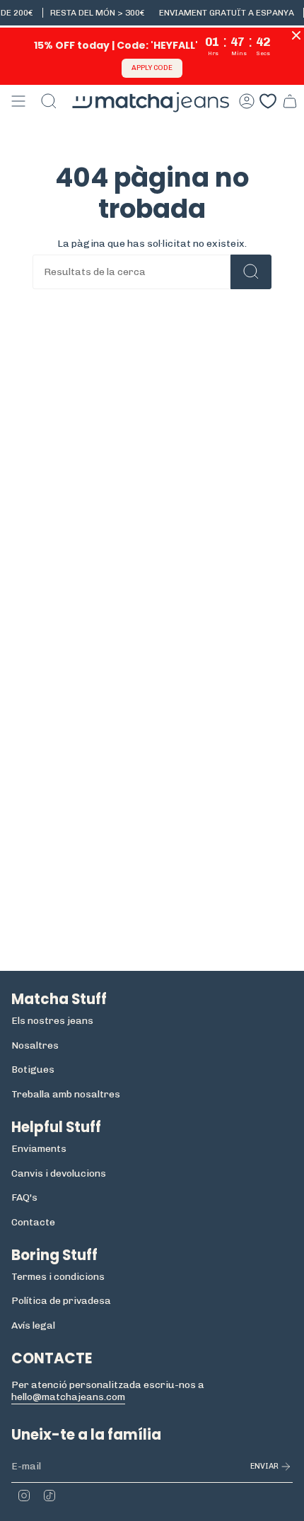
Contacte (33, 1222)
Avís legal (33, 1325)
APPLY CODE (152, 68)
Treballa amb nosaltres (65, 1094)
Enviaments (38, 1149)
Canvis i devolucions (58, 1173)
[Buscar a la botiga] (250, 272)
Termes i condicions (58, 1277)
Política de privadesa (61, 1301)
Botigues (32, 1069)
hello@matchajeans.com (68, 1397)
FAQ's (24, 1197)
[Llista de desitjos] (267, 101)
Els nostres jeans (52, 1021)
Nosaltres (35, 1045)
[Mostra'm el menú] (18, 101)
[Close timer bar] (296, 35)
